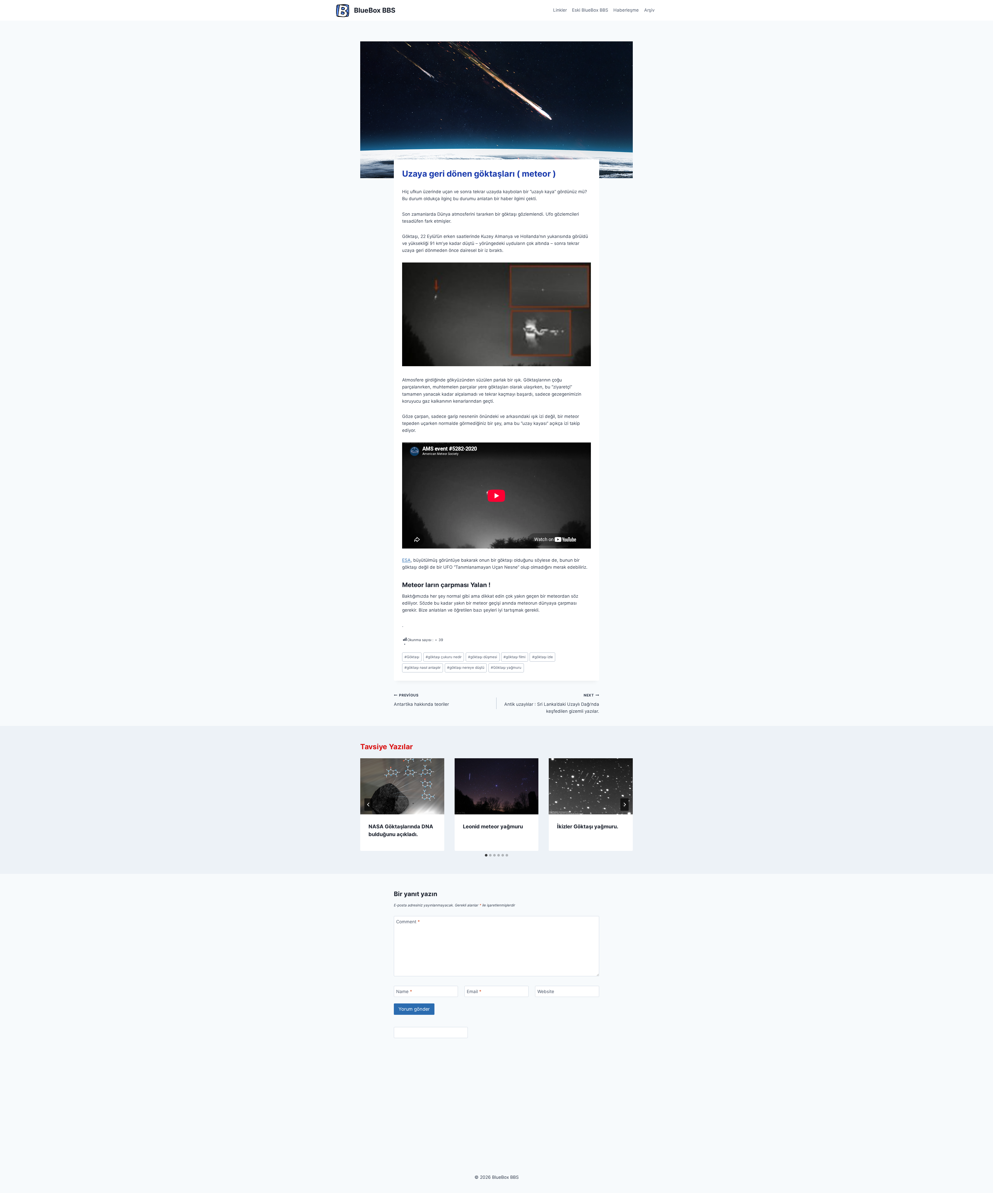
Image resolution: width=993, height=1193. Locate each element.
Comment (408, 921)
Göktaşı (411, 657)
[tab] (486, 855)
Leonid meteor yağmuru (493, 826)
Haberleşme (626, 10)
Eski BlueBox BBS (590, 10)
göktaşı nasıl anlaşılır (422, 667)
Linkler (560, 10)
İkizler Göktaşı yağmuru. (587, 826)
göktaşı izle (542, 657)
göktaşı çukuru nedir (444, 657)
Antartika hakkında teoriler (421, 700)
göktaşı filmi (514, 657)
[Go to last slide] (368, 804)
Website (545, 991)
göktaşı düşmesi (482, 657)
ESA (406, 560)
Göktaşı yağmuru (506, 667)
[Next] (624, 804)
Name (404, 991)
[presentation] (402, 786)
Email (474, 991)
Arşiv (649, 10)
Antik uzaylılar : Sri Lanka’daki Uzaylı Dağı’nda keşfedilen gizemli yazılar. (551, 703)
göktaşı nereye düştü (465, 667)
